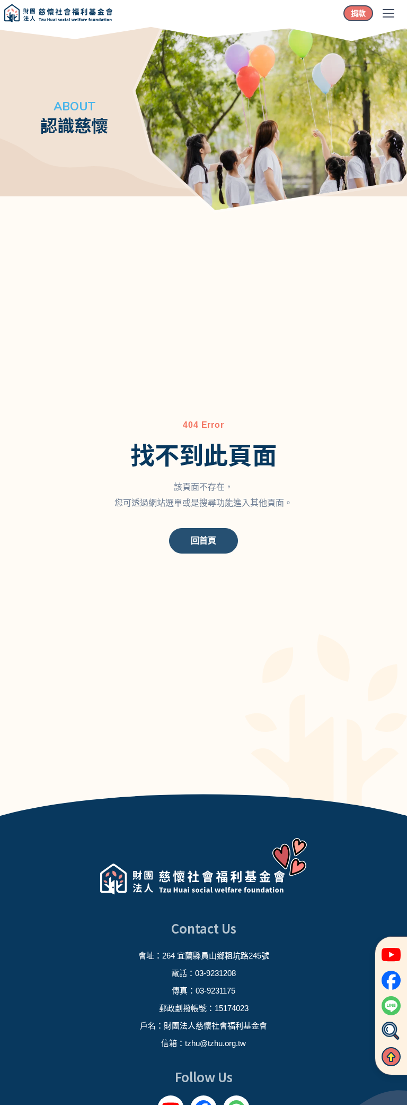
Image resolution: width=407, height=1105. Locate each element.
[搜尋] (391, 1031)
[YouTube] (391, 954)
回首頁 (203, 540)
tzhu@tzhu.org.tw (215, 1043)
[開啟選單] (388, 13)
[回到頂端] (391, 1056)
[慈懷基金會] (58, 13)
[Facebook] (391, 980)
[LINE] (391, 1005)
